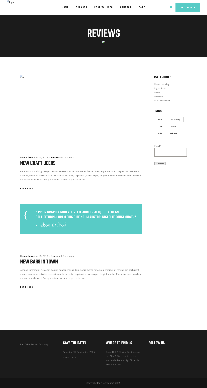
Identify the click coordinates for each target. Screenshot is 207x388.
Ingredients (160, 88)
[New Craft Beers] (81, 112)
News (157, 92)
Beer (160, 119)
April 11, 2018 (40, 157)
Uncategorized (162, 100)
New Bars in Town (39, 262)
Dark (173, 126)
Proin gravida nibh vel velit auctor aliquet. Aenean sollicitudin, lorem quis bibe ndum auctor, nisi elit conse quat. (85, 214)
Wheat (173, 133)
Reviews (55, 157)
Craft (160, 126)
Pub (160, 133)
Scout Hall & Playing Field (119, 351)
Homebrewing (161, 84)
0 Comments (67, 157)
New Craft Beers (37, 163)
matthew (28, 157)
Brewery (175, 119)
